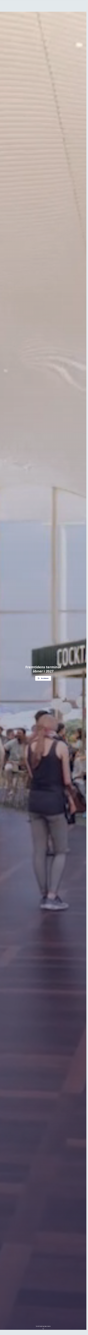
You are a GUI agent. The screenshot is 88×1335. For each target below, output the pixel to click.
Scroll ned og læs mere (43, 1326)
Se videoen (45, 678)
